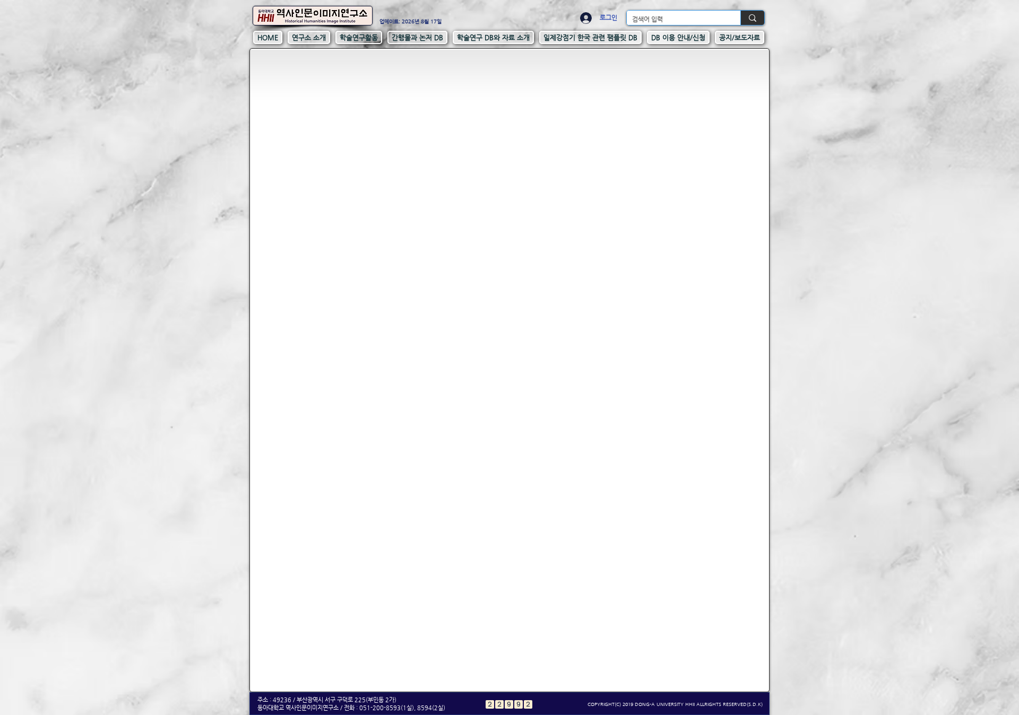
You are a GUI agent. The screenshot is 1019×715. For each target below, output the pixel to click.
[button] (309, 37)
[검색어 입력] (752, 18)
